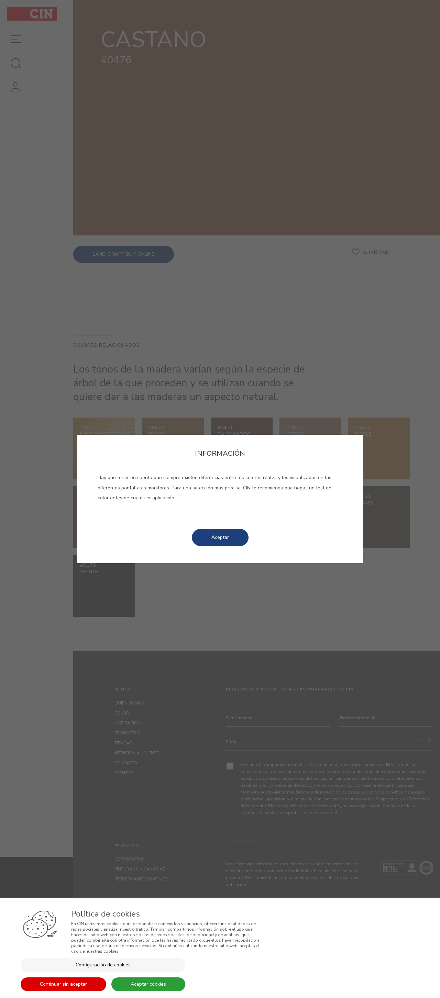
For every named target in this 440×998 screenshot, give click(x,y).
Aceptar (220, 537)
